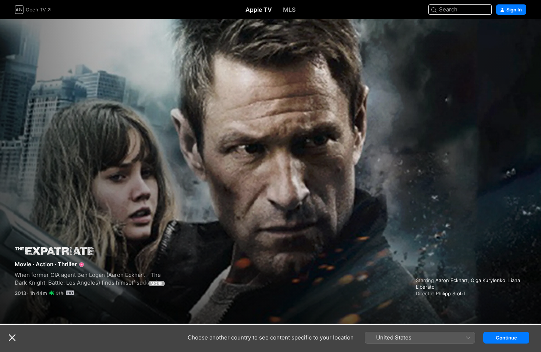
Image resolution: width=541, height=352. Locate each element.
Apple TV (258, 9)
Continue (506, 338)
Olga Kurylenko (488, 280)
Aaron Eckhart (451, 280)
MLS (289, 9)
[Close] (12, 337)
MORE (157, 283)
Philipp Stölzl (450, 293)
